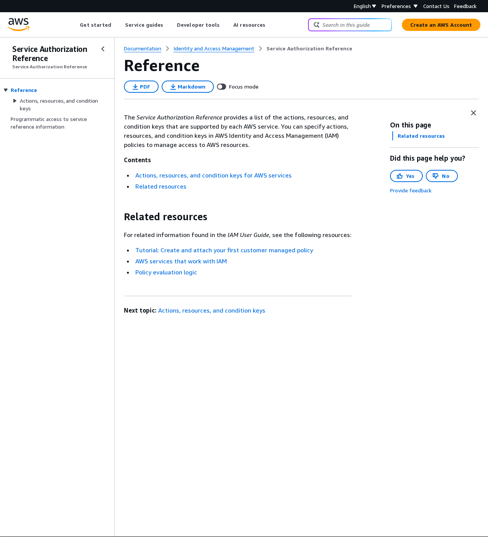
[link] (309, 48)
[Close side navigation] (103, 49)
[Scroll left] (74, 25)
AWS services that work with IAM (181, 261)
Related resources (160, 186)
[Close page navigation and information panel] (473, 113)
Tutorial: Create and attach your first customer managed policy (224, 250)
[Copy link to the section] (117, 217)
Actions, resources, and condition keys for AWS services (213, 175)
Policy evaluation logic (166, 272)
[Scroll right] (271, 25)
